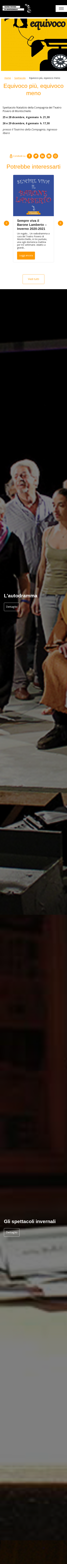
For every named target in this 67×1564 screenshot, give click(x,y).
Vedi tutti (33, 279)
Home (7, 77)
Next (60, 223)
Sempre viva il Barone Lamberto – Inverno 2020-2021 (32, 224)
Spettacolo (20, 77)
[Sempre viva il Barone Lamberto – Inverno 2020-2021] (33, 195)
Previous (6, 223)
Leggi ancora (26, 255)
